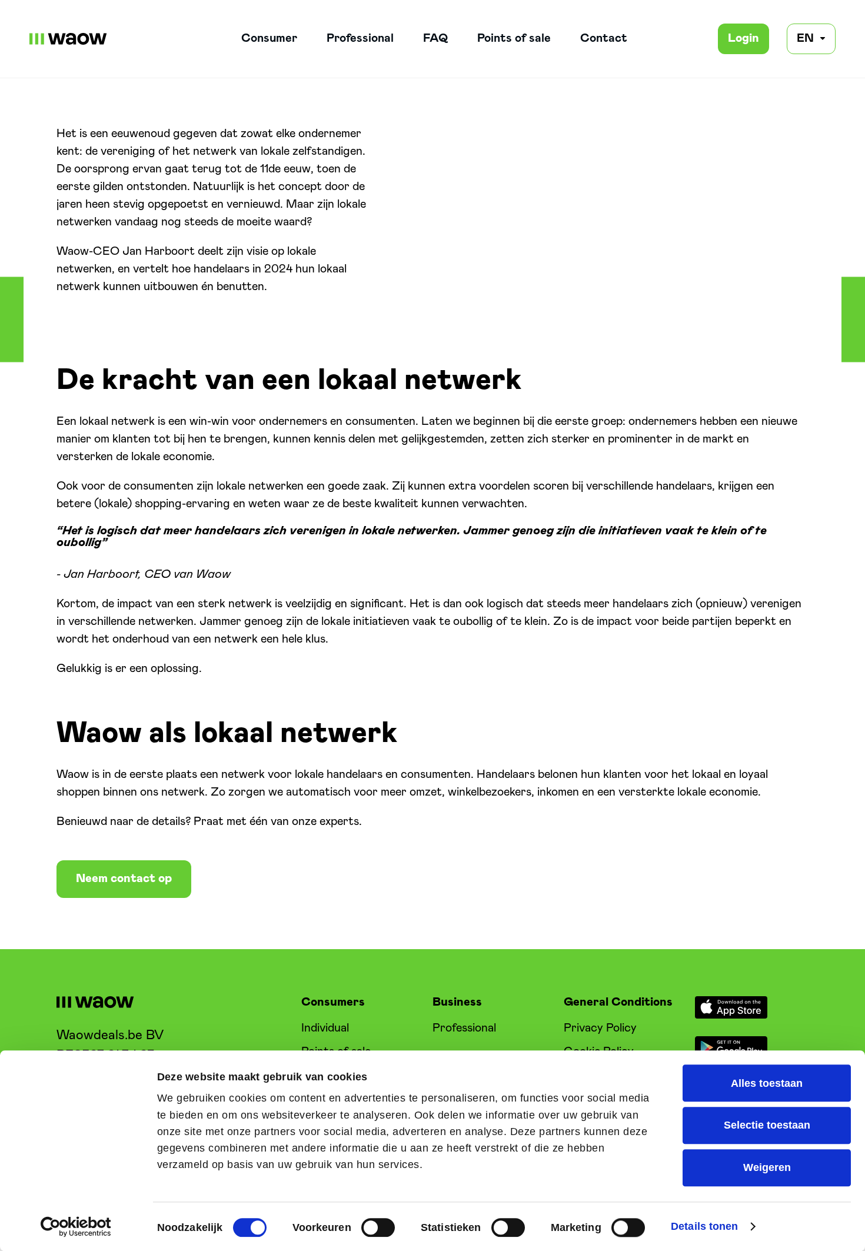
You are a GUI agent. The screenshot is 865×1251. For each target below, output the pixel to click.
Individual (325, 1028)
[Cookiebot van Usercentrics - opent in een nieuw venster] (76, 1226)
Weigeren (767, 1168)
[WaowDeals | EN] (68, 39)
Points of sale (514, 38)
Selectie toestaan (767, 1126)
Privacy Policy (600, 1028)
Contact (603, 38)
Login (743, 38)
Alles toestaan (767, 1083)
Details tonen (704, 1226)
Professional (360, 38)
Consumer (269, 38)
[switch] (378, 1227)
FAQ (435, 38)
